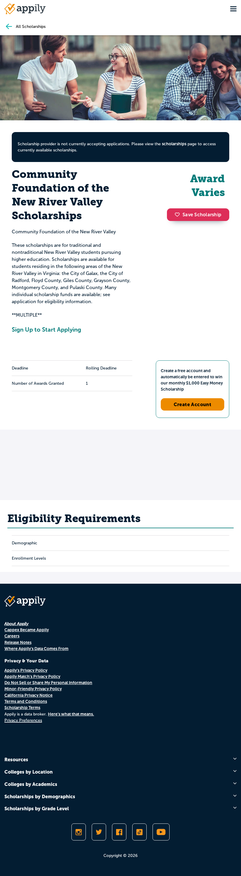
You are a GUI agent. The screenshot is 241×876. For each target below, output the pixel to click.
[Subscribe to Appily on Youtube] (161, 831)
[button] (179, 214)
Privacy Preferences (23, 720)
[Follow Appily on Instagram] (78, 831)
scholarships (174, 143)
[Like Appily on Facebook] (119, 831)
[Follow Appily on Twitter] (99, 831)
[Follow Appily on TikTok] (139, 831)
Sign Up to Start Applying (46, 329)
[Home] (25, 8)
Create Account (193, 404)
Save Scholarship (202, 214)
